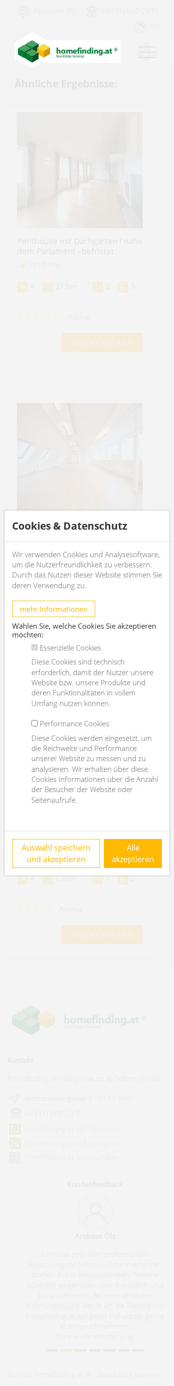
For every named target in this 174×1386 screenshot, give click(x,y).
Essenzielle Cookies (70, 647)
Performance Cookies (74, 723)
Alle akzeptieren (133, 853)
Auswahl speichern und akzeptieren (56, 853)
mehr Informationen (53, 609)
